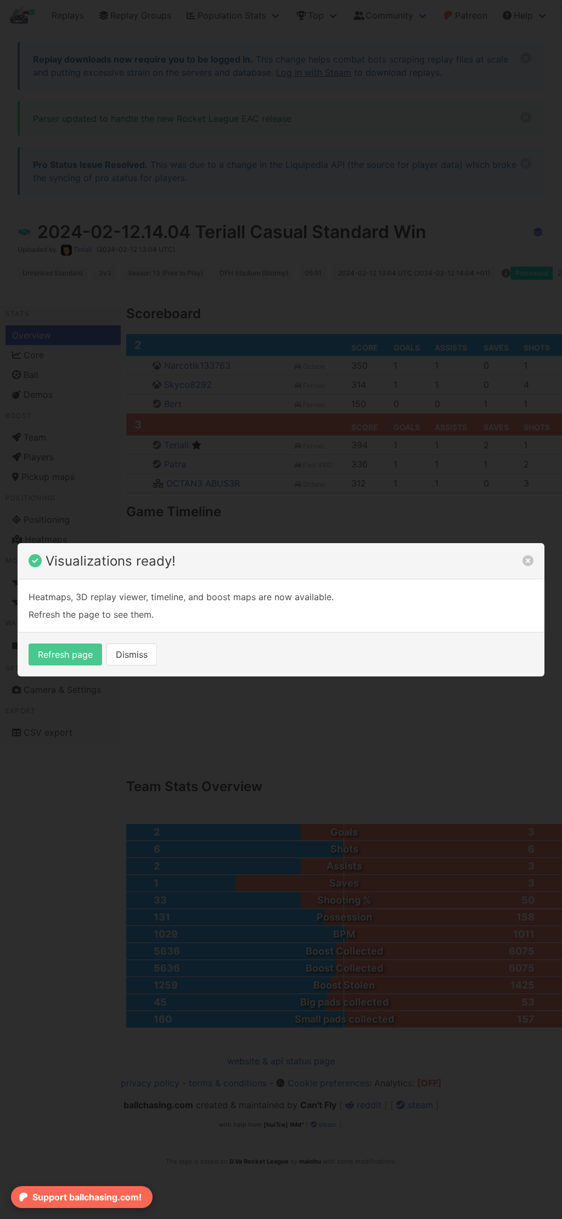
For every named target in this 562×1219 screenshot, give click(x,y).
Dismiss (132, 654)
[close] (527, 560)
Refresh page (65, 654)
